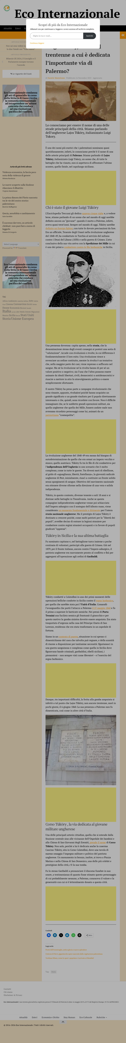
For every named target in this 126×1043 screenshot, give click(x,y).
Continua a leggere (37, 43)
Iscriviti (89, 35)
